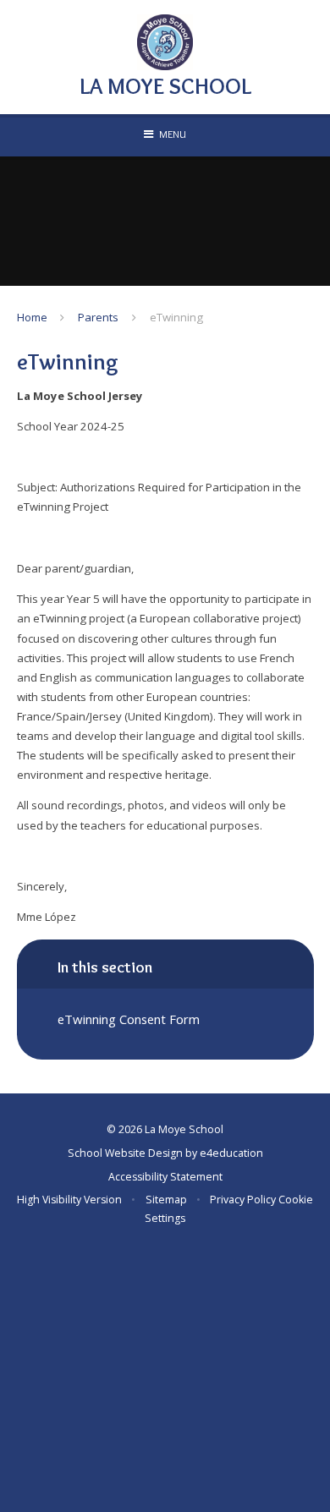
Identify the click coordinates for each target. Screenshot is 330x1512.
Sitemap (166, 1199)
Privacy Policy (243, 1199)
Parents (98, 317)
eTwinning (176, 317)
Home (32, 317)
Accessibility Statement (165, 1177)
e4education (231, 1153)
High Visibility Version (69, 1199)
